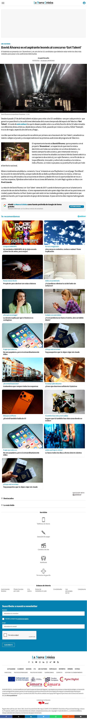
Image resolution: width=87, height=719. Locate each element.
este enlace (22, 124)
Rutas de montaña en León (40, 590)
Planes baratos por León (18, 590)
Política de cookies (36, 672)
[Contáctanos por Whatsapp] (47, 662)
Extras (77, 669)
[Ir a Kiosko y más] (50, 662)
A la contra (29, 590)
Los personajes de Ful (69, 591)
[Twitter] (18, 716)
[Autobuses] (43, 559)
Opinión (70, 669)
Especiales (53, 669)
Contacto (59, 672)
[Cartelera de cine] (43, 547)
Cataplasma (82, 589)
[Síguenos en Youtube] (36, 662)
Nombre (4, 610)
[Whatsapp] (56, 716)
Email (4, 623)
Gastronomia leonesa (5, 590)
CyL (35, 669)
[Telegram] (43, 716)
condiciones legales (22, 619)
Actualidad (11, 669)
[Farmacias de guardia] (43, 572)
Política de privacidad (21, 672)
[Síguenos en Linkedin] (43, 662)
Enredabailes (57, 589)
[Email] (80, 716)
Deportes (62, 669)
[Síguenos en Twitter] (32, 662)
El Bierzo (21, 669)
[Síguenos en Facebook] (29, 662)
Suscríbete (8, 645)
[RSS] (58, 662)
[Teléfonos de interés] (43, 521)
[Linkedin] (31, 716)
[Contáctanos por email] (54, 662)
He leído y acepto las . (17, 619)
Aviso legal (8, 672)
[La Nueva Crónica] (43, 659)
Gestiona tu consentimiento (73, 672)
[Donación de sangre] (43, 534)
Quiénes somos (49, 672)
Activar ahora (75, 206)
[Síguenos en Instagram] (40, 662)
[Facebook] (6, 716)
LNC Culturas (5, 44)
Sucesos (28, 669)
